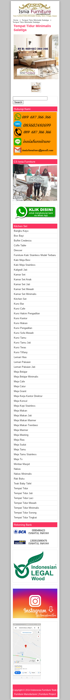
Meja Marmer (21, 430)
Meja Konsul (20, 401)
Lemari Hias (20, 357)
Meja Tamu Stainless (25, 454)
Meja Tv (18, 459)
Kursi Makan (20, 323)
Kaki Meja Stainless (24, 264)
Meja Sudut (20, 444)
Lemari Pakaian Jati (24, 367)
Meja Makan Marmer (25, 420)
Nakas (17, 469)
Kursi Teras (20, 347)
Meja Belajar (20, 371)
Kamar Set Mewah (24, 289)
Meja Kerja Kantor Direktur (28, 396)
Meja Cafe (19, 381)
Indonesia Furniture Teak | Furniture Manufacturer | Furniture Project (35, 692)
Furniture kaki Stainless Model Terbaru (35, 255)
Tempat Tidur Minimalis (26, 507)
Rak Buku (19, 478)
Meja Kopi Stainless (24, 405)
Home (15, 20)
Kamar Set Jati (22, 284)
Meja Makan (20, 410)
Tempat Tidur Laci (23, 498)
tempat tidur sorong (25, 512)
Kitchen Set (20, 298)
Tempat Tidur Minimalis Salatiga (35, 20)
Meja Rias (19, 439)
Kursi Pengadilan (23, 328)
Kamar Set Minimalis (25, 294)
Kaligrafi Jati (20, 269)
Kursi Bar (19, 303)
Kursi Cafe (19, 308)
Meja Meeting (21, 435)
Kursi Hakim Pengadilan (27, 313)
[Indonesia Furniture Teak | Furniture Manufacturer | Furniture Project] (35, 16)
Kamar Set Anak (23, 279)
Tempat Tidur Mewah (25, 503)
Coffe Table (20, 245)
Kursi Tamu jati (22, 342)
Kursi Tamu (20, 337)
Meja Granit (20, 391)
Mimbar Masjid (22, 464)
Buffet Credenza (22, 240)
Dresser (18, 250)
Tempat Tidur (21, 488)
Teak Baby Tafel (22, 483)
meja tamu (20, 449)
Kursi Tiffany (21, 352)
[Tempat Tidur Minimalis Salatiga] (36, 78)
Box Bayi (19, 235)
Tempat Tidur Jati (23, 493)
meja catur (20, 386)
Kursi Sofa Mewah (24, 333)
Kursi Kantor (20, 318)
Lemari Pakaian (22, 362)
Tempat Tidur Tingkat (25, 517)
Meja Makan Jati (23, 415)
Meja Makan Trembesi (26, 425)
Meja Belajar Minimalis (26, 376)
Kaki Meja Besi (22, 260)
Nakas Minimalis (23, 473)
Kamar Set (19, 274)
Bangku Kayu (21, 230)
